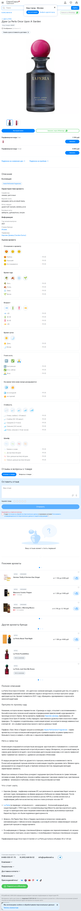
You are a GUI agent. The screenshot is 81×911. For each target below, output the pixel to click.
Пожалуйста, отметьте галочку (12, 512)
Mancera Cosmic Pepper (22, 592)
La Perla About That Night (22, 639)
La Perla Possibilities (21, 654)
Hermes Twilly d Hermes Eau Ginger (26, 577)
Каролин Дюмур (51, 716)
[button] (3, 122)
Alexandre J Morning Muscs (23, 608)
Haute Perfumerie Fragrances (55, 730)
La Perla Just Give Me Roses (24, 669)
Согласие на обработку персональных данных (24, 514)
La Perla (7, 805)
